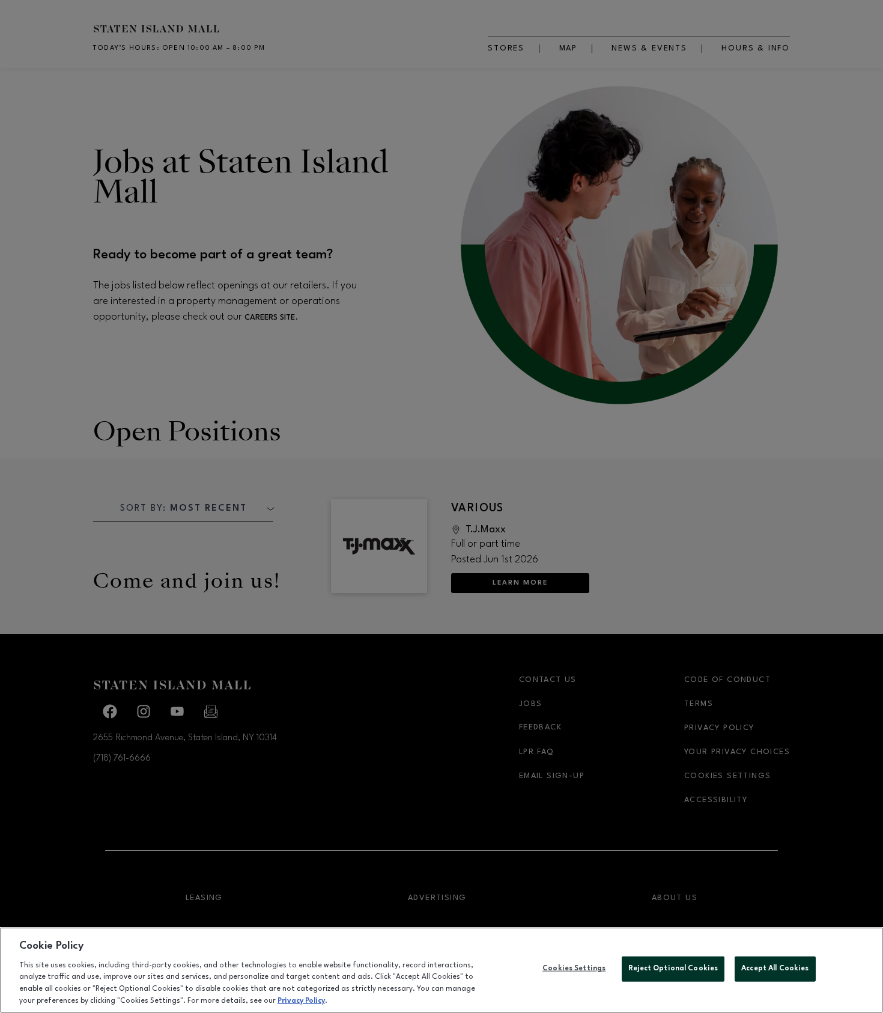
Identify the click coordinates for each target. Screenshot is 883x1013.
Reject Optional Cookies (673, 968)
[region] (441, 970)
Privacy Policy (301, 1000)
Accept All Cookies (775, 968)
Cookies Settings (573, 968)
